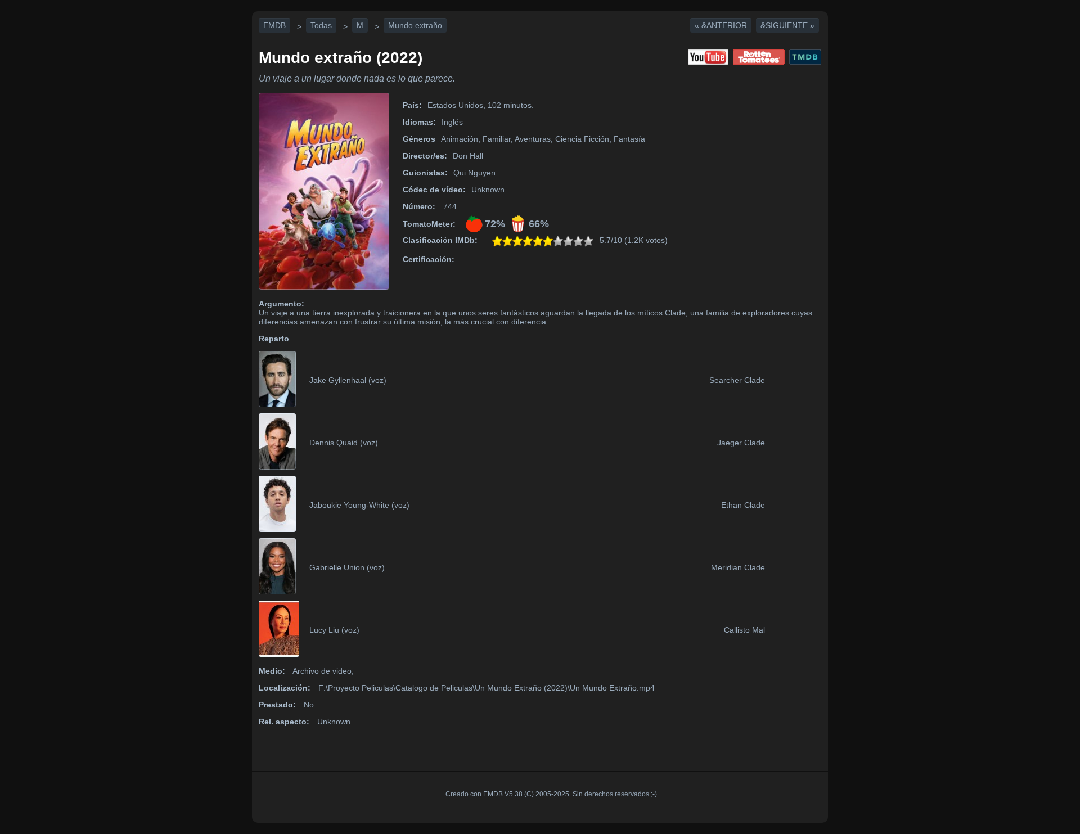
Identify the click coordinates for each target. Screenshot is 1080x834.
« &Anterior (721, 25)
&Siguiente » (787, 25)
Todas (321, 25)
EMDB (274, 25)
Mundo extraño (415, 25)
